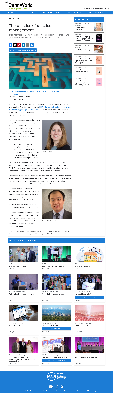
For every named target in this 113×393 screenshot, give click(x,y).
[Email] (27, 45)
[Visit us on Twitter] (62, 386)
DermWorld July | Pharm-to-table (82, 71)
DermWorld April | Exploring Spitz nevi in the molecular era (84, 39)
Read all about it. (90, 297)
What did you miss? (83, 294)
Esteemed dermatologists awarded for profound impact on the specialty (22, 359)
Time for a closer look (84, 326)
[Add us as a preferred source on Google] (32, 45)
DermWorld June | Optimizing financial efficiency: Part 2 (83, 83)
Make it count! (15, 326)
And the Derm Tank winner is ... (55, 266)
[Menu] (108, 8)
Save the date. (56, 329)
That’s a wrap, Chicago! (18, 266)
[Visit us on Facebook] (51, 386)
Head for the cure (82, 266)
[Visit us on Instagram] (56, 386)
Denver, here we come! (51, 326)
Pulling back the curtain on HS (21, 294)
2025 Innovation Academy (17, 264)
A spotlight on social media (53, 294)
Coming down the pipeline (86, 357)
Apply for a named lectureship (54, 357)
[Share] (10, 45)
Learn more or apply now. (56, 360)
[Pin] (19, 45)
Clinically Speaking (82, 50)
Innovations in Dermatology (81, 29)
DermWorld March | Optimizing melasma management (83, 61)
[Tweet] (15, 45)
